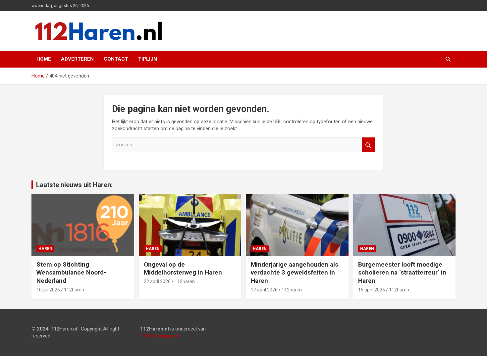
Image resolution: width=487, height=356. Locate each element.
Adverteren (77, 59)
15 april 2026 (371, 289)
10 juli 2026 (48, 289)
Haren (45, 248)
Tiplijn (147, 59)
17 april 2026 (264, 289)
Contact (116, 59)
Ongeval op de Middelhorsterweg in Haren (183, 269)
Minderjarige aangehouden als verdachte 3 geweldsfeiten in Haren (294, 272)
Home (43, 59)
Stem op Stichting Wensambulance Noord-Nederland (71, 272)
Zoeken (368, 144)
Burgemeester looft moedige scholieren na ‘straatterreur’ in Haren (402, 272)
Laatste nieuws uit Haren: (74, 185)
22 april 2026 (157, 281)
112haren (74, 289)
